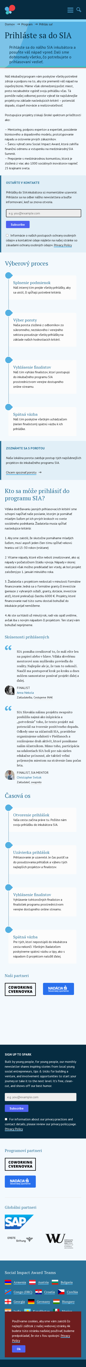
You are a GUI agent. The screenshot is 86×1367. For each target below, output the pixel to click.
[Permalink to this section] (52, 636)
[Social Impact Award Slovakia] (19, 9)
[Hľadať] (78, 9)
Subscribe (18, 224)
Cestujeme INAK (43, 697)
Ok (19, 1349)
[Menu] (70, 10)
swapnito (36, 782)
